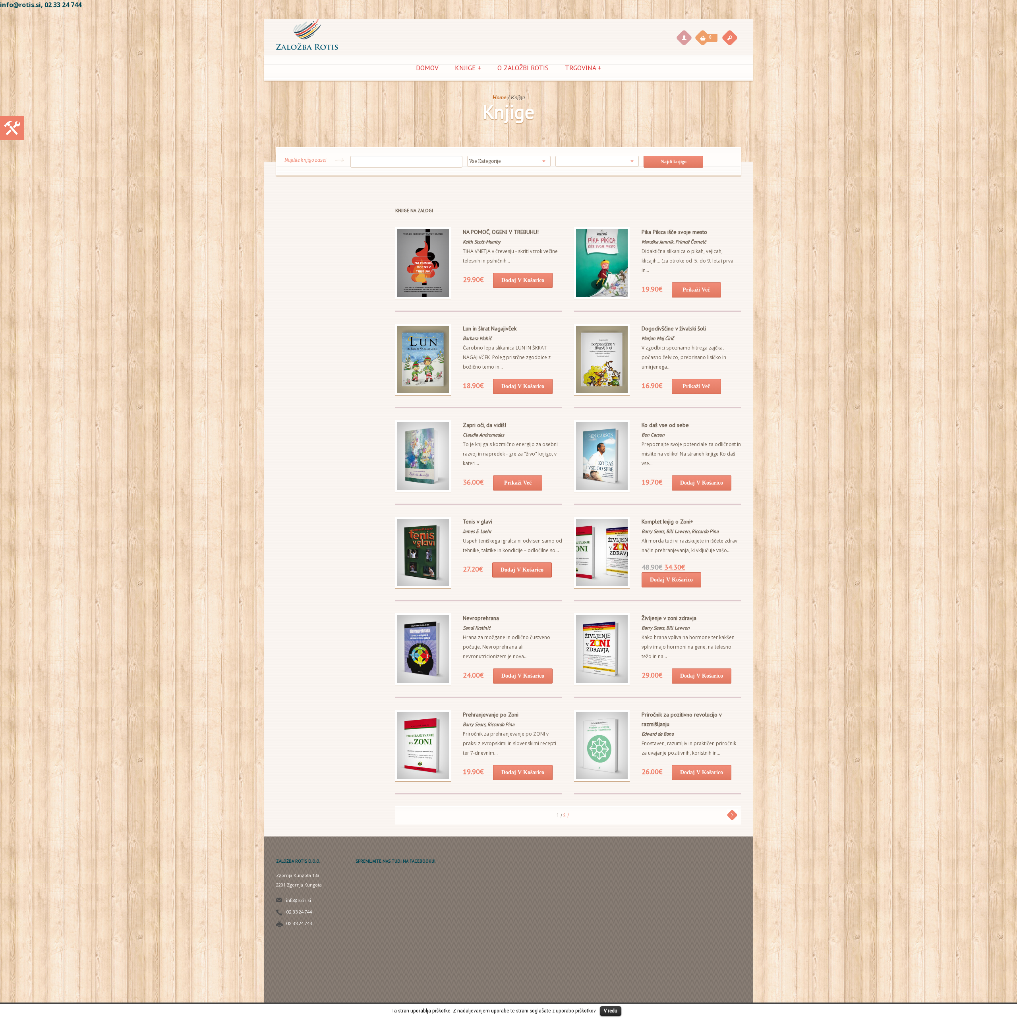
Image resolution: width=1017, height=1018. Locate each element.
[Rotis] (307, 51)
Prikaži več (696, 290)
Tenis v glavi (477, 521)
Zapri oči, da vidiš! (484, 425)
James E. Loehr (477, 531)
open (730, 37)
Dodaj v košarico (522, 280)
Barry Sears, (654, 531)
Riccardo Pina (705, 531)
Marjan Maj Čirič (658, 338)
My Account (684, 37)
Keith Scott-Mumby (482, 242)
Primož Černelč (690, 242)
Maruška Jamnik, (658, 242)
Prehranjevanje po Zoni (490, 714)
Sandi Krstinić (476, 628)
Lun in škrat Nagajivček (489, 328)
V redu (610, 1011)
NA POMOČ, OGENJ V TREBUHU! (501, 232)
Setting (12, 128)
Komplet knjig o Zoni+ (667, 521)
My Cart (703, 37)
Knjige (468, 67)
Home (500, 97)
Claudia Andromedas (483, 435)
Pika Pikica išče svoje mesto (674, 232)
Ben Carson (653, 435)
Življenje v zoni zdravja (669, 618)
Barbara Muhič (477, 338)
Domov (427, 67)
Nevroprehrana (481, 618)
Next (732, 814)
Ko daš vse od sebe (665, 425)
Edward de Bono (658, 734)
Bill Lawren (678, 628)
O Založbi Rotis (523, 67)
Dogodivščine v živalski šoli (674, 328)
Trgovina (583, 67)
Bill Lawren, (679, 531)
